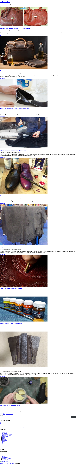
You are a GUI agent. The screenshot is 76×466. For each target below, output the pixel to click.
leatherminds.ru (5, 2)
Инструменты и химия (7, 434)
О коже (3, 437)
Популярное (4, 440)
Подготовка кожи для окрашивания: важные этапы (11, 323)
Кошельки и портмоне (6, 435)
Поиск (1, 415)
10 (3, 414)
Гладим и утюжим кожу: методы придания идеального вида (13, 150)
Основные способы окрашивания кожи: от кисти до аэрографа (13, 195)
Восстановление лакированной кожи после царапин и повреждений (14, 108)
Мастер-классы (5, 436)
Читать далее (2, 35)
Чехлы (3, 446)
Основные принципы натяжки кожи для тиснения (11, 288)
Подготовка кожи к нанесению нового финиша (10, 405)
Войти (3, 456)
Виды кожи (4, 433)
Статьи (3, 443)
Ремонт (3, 442)
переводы (4, 439)
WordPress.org (5, 459)
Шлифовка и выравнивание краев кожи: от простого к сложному (14, 246)
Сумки (3, 444)
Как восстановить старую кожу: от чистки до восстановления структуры (16, 28)
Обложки (4, 438)
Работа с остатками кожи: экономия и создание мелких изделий (13, 368)
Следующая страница (8, 414)
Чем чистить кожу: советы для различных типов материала (13, 70)
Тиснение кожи (5, 445)
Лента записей (5, 457)
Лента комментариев (6, 458)
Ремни (3, 441)
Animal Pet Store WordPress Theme (7, 463)
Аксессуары (4, 432)
